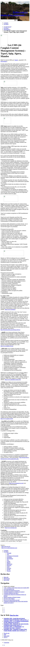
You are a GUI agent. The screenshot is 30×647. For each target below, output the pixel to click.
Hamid (16, 60)
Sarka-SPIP (6, 636)
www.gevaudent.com (9, 589)
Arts (8, 554)
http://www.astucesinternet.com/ (9, 547)
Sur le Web (6, 580)
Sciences (9, 568)
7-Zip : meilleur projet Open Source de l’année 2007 (16, 587)
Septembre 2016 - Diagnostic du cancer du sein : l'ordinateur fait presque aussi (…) (16, 624)
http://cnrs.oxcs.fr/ (6, 546)
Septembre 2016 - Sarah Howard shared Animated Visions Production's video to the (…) (16, 619)
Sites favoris (7, 578)
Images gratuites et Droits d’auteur (12, 597)
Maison (8, 562)
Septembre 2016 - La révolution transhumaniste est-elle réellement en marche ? (16, 621)
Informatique (7, 29)
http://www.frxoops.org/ (11, 527)
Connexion (6, 642)
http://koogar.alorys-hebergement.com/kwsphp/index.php (15, 458)
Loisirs (8, 561)
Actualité (9, 553)
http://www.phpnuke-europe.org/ (13, 379)
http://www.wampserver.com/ (16, 483)
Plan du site (6, 633)
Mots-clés (6, 577)
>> (16, 20)
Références (9, 564)
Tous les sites (14, 615)
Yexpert (9, 571)
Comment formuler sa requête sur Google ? (14, 591)
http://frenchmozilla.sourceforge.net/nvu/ (10, 329)
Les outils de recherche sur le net (12, 590)
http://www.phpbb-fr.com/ (7, 346)
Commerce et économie (12, 556)
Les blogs (6, 24)
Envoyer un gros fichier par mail (11, 600)
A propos (6, 22)
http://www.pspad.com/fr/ (7, 418)
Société (8, 569)
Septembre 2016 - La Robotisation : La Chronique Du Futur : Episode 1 (14, 627)
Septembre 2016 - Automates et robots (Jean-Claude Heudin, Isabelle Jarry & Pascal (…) (15, 630)
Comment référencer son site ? (11, 593)
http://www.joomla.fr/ (10, 309)
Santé (8, 566)
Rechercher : (4, 18)
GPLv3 (5, 637)
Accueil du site (7, 26)
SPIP (5, 634)
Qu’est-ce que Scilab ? (9, 598)
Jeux (8, 560)
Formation (9, 557)
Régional (9, 565)
